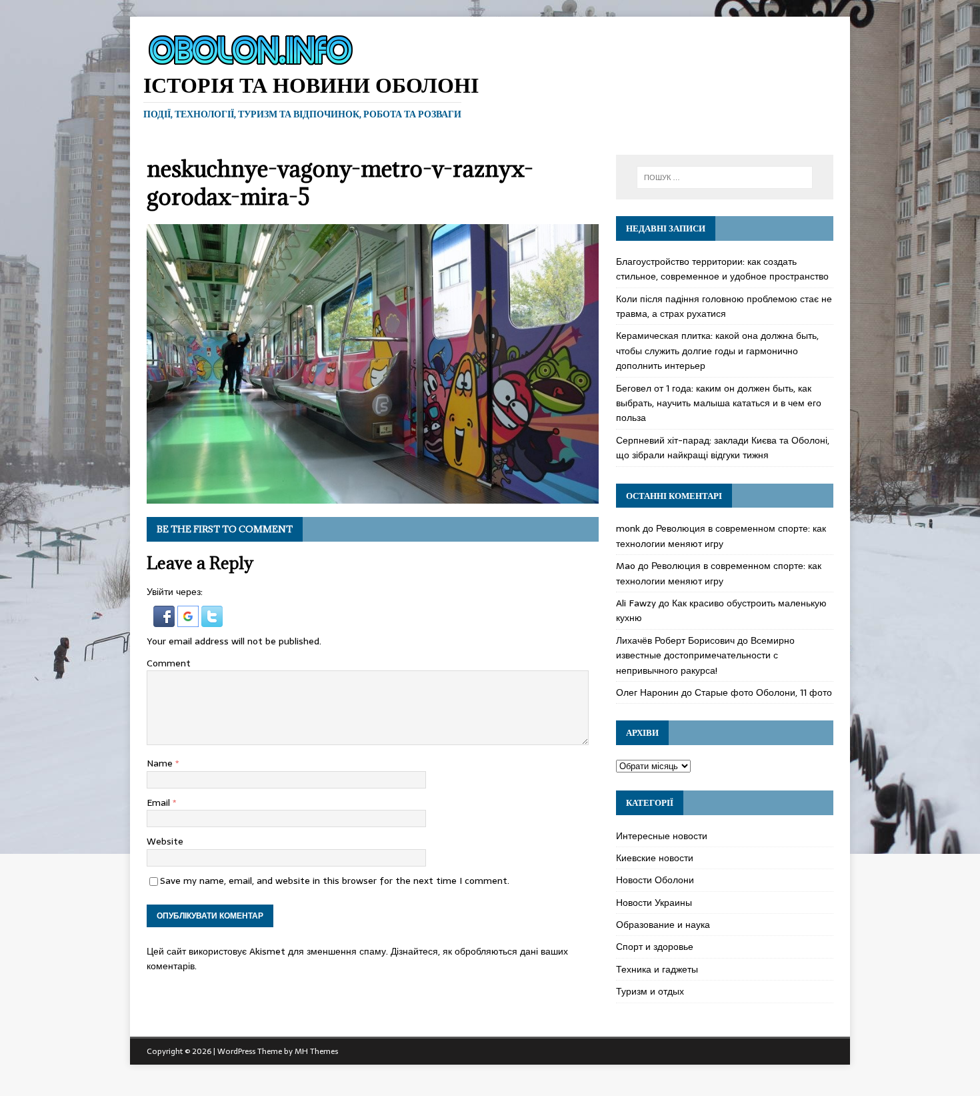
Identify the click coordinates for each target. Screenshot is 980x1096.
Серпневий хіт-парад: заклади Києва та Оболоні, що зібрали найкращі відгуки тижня (722, 447)
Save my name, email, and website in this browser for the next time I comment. (334, 880)
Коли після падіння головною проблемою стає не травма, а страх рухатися (724, 306)
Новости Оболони (655, 880)
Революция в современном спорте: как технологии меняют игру (721, 535)
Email (160, 802)
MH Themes (316, 1051)
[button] (165, 619)
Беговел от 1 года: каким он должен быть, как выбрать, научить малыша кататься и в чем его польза (718, 403)
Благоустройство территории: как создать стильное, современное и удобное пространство (722, 269)
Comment (169, 663)
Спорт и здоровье (654, 946)
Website (165, 841)
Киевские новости (654, 858)
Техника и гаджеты (657, 969)
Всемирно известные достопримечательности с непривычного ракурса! (705, 655)
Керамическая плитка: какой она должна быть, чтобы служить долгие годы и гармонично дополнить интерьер (717, 350)
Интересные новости (661, 836)
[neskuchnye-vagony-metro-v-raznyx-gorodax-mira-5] (373, 496)
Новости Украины (654, 902)
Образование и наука (663, 924)
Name (161, 763)
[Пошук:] (725, 177)
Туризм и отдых (650, 991)
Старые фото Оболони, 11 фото (763, 692)
